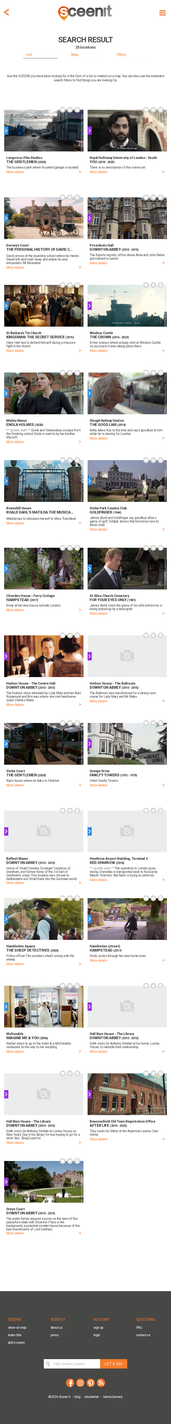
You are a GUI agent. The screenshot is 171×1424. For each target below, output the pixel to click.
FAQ (139, 1328)
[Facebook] (70, 1386)
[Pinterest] (91, 1386)
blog (77, 1397)
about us (57, 1328)
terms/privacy (113, 1397)
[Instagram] (80, 1386)
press (55, 1335)
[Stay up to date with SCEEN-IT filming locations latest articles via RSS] (101, 1386)
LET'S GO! (114, 1364)
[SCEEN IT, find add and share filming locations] (85, 22)
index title (14, 1335)
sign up (98, 1328)
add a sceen (16, 1343)
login (96, 1335)
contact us (143, 1335)
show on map (17, 1328)
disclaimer (92, 1397)
